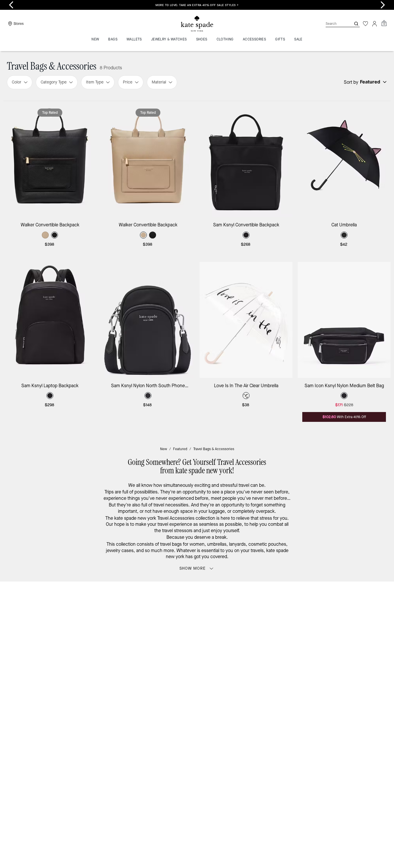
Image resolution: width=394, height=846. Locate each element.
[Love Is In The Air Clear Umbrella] (246, 320)
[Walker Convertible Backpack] (49, 159)
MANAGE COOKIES (335, 696)
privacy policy (287, 633)
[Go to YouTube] (300, 645)
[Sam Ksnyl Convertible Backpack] (246, 159)
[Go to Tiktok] (313, 645)
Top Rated (50, 112)
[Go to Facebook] (273, 645)
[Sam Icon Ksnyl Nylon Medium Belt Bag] (344, 320)
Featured (180, 449)
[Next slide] (382, 5)
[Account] (374, 23)
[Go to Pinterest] (286, 645)
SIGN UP (366, 605)
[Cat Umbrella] (344, 159)
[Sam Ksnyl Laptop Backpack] (49, 320)
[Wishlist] (365, 23)
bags (177, 544)
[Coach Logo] (197, 24)
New (163, 449)
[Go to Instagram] (260, 645)
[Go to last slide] (11, 5)
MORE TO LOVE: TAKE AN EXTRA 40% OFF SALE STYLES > (197, 5)
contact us (315, 633)
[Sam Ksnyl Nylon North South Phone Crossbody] (148, 320)
